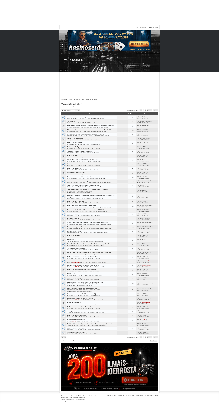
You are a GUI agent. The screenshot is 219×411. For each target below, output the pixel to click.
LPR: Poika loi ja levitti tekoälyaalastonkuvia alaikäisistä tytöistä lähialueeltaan (90, 125)
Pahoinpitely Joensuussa (74, 231)
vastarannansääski (76, 122)
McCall (73, 191)
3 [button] (147, 110)
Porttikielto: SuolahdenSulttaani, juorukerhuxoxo (81, 269)
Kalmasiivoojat (71, 239)
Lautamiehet (101, 122)
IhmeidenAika (75, 211)
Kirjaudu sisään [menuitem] (154, 27)
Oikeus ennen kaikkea (77, 182)
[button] (141, 110)
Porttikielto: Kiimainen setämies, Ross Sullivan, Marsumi (83, 256)
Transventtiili (71, 121)
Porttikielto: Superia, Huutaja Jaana (77, 164)
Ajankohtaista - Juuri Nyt (102, 127)
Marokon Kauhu (75, 232)
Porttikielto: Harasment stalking (76, 315)
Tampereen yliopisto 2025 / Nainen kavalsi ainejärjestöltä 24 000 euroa (87, 189)
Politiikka (99, 220)
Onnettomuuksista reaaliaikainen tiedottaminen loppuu (83, 176)
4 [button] (149, 110)
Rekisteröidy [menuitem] (144, 27)
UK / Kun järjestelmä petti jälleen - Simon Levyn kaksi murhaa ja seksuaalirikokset (91, 323)
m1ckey (74, 161)
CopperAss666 (77, 140)
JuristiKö (74, 178)
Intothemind (74, 275)
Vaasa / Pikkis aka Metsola (75, 138)
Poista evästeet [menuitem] (139, 395)
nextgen (83, 399)
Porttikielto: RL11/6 (72, 214)
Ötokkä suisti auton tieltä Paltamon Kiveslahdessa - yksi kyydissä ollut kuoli (89, 252)
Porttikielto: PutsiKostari (74, 142)
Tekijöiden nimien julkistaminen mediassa (79, 151)
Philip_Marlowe (75, 220)
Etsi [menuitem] (65, 70)
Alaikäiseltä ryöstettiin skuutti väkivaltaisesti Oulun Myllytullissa (86, 134)
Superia (74, 186)
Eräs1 (73, 198)
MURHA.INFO (73, 60)
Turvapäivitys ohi (72, 261)
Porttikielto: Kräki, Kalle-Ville (75, 201)
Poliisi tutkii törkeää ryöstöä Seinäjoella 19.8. (80, 181)
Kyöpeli (74, 321)
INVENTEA (78, 399)
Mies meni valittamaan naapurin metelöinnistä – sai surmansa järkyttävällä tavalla (91, 129)
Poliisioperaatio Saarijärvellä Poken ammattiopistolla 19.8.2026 (85, 209)
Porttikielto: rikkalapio (73, 147)
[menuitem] (63, 401)
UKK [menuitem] (61, 70)
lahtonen (76, 312)
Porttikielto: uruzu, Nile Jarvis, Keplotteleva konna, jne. (83, 306)
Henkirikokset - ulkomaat (105, 224)
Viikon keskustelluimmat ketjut (76, 172)
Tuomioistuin (97, 144)
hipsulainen (74, 118)
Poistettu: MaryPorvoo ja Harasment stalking (80, 298)
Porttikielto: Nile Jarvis (74, 168)
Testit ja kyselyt (98, 275)
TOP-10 (96, 174)
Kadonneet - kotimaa (99, 118)
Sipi (73, 152)
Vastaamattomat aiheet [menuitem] (142, 53)
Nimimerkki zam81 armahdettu (76, 319)
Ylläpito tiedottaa (102, 262)
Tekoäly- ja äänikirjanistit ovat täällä (77, 311)
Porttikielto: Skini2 (72, 155)
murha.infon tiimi (76, 262)
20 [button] (154, 110)
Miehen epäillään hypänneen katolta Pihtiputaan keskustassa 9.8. (86, 282)
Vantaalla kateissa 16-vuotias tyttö (77, 117)
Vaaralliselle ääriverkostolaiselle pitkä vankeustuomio (83, 185)
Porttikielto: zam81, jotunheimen (76, 328)
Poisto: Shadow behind (74, 302)
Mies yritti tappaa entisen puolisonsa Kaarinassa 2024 (83, 288)
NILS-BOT (74, 144)
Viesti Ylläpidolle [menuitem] (130, 395)
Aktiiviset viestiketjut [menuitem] (154, 53)
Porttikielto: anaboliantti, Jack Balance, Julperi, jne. (82, 294)
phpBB (77, 395)
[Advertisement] (51, 12)
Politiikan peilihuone (73, 218)
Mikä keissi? (71, 273)
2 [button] (145, 110)
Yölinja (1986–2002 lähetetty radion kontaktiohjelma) (82, 159)
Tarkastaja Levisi (76, 127)
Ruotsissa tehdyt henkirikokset (76, 227)
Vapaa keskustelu (102, 140)
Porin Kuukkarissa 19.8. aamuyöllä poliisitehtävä (81, 205)
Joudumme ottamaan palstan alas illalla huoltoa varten (83, 265)
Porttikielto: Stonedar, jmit (75, 278)
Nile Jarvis (74, 131)
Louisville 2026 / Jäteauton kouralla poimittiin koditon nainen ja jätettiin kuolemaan (91, 244)
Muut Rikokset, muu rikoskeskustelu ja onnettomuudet (79, 192)
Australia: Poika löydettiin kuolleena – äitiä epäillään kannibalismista (87, 222)
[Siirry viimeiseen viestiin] (148, 117)
